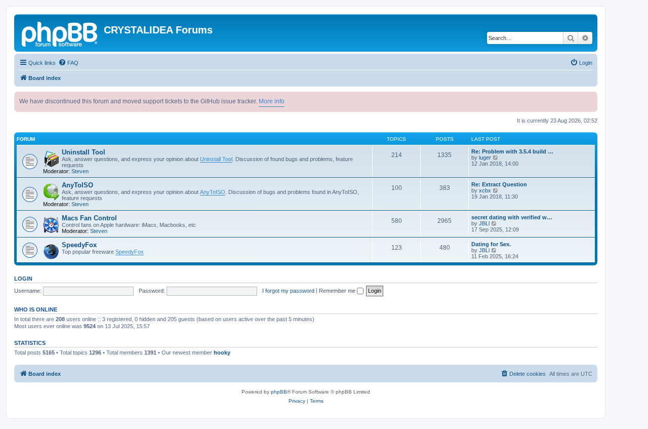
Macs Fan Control (89, 218)
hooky (222, 352)
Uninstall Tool (83, 152)
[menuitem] (68, 63)
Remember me (338, 291)
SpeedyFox (79, 245)
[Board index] (60, 33)
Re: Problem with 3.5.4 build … (512, 151)
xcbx (485, 190)
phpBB (279, 392)
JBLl (484, 223)
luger (485, 157)
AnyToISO (77, 185)
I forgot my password (288, 291)
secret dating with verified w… (511, 217)
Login (23, 279)
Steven (80, 171)
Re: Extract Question (499, 184)
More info (272, 101)
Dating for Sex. (491, 244)
